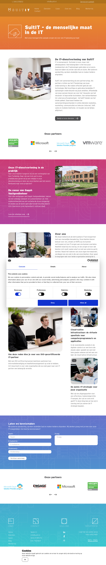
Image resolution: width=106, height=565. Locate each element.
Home (36, 9)
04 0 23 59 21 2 (36, 538)
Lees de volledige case (16, 214)
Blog (78, 9)
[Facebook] (64, 536)
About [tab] (84, 266)
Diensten (47, 9)
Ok (25, 559)
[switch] (41, 294)
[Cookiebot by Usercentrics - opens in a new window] (89, 260)
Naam (10, 434)
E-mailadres (12, 441)
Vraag (57, 434)
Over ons (68, 9)
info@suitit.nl (52, 2)
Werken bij (89, 9)
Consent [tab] (22, 266)
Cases (57, 9)
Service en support (87, 2)
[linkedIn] (64, 532)
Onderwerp (12, 448)
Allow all (83, 303)
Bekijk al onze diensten (65, 118)
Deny (53, 303)
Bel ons (93, 540)
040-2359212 (18, 2)
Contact (37, 11)
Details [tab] (53, 266)
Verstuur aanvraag (17, 458)
